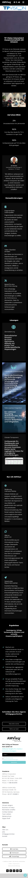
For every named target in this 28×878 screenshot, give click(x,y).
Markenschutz (6, 816)
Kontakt (4, 836)
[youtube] (20, 870)
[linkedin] (7, 870)
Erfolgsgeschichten (8, 834)
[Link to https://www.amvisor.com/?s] (16, 2)
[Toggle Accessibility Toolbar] (25, 875)
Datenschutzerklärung (14, 866)
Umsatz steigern (7, 805)
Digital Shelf (6, 818)
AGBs (10, 863)
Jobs (3, 832)
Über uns (5, 829)
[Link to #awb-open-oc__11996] (14, 2)
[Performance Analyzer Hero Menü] (6, 2)
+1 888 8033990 (12, 783)
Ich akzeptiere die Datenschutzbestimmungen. (11, 758)
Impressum (16, 863)
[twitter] (10, 870)
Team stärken (6, 814)
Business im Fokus (8, 807)
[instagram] (17, 870)
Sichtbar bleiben (7, 812)
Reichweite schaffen (8, 810)
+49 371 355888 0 (13, 794)
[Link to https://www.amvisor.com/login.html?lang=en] (19, 2)
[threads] (14, 870)
